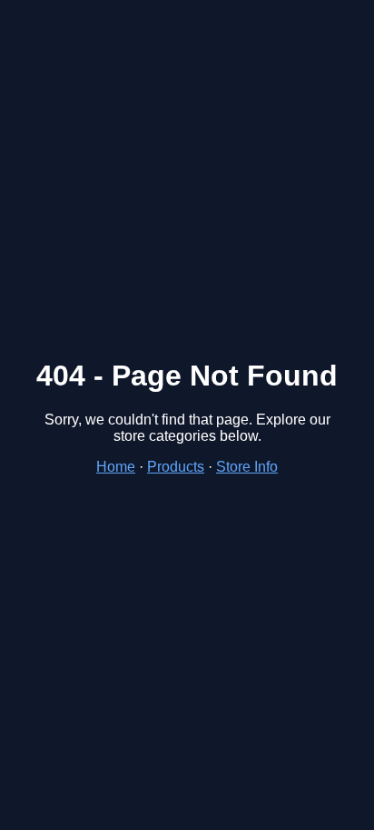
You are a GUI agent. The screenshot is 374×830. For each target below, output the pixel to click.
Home (115, 466)
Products (175, 466)
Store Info (247, 466)
